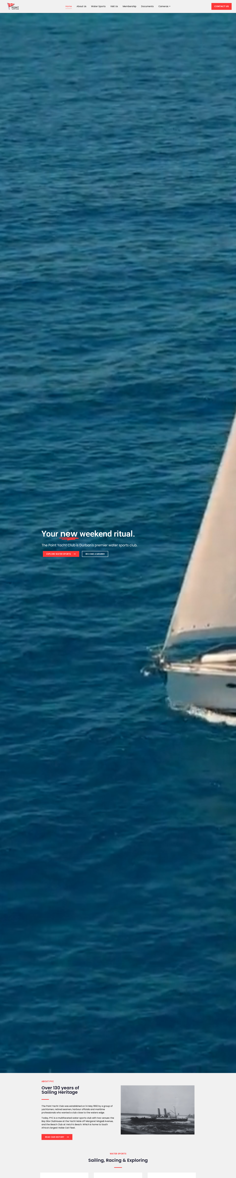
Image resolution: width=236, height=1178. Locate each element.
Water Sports (98, 6)
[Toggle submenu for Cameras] (169, 6)
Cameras (163, 6)
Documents (147, 6)
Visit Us (114, 6)
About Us (81, 6)
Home (68, 6)
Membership (129, 6)
